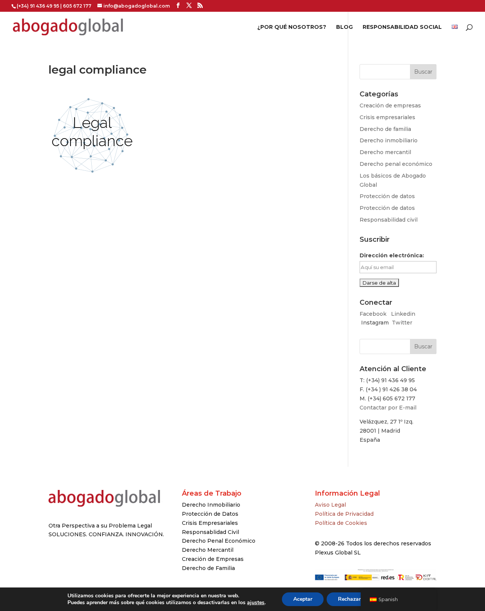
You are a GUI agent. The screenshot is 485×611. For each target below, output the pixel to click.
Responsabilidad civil (389, 219)
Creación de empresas (390, 105)
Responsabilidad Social (402, 27)
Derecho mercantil (385, 152)
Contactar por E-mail (388, 407)
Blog (344, 27)
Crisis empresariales (387, 117)
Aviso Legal (330, 504)
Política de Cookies (341, 523)
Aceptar (302, 599)
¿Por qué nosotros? (291, 27)
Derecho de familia (385, 129)
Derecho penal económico (396, 164)
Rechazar (349, 599)
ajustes (255, 602)
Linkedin (403, 313)
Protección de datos (387, 196)
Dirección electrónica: (392, 255)
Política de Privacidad (344, 513)
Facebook (374, 313)
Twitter (402, 322)
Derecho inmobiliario (389, 140)
